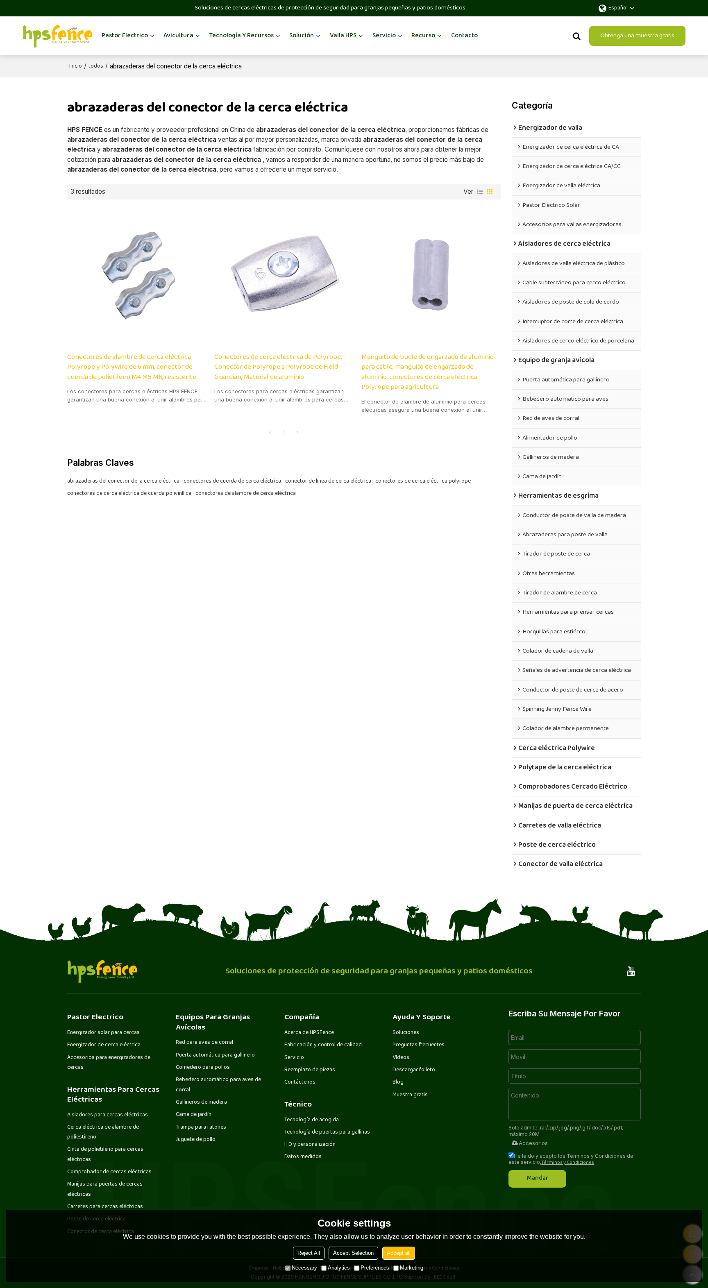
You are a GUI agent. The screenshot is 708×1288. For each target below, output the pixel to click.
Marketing (411, 1268)
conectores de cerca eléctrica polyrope (423, 481)
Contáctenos (299, 1082)
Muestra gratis (410, 1095)
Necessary (304, 1268)
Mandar (537, 1178)
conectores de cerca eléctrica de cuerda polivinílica (129, 494)
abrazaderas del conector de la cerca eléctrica (123, 481)
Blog (398, 1082)
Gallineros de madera (201, 1102)
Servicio (384, 35)
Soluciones (406, 1033)
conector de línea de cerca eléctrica (328, 481)
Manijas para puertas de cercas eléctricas (105, 1189)
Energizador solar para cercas (103, 1033)
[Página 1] (270, 433)
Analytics (339, 1268)
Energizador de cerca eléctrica (104, 1045)
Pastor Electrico (125, 35)
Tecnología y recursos (241, 35)
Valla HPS (343, 35)
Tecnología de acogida (311, 1120)
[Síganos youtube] (631, 972)
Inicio (75, 66)
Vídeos (401, 1058)
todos (95, 66)
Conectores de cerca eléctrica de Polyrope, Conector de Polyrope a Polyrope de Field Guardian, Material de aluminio (278, 367)
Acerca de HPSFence (309, 1033)
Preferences (375, 1268)
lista (480, 192)
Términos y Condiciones (567, 1163)
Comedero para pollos (203, 1068)
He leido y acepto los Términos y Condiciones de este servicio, (570, 1159)
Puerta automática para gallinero (215, 1055)
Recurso (423, 35)
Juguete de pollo (196, 1140)
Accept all (399, 1253)
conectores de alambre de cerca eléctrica (245, 494)
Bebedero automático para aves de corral (218, 1085)
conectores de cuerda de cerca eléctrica (232, 481)
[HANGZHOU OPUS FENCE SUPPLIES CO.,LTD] (57, 36)
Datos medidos (303, 1157)
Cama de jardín (193, 1115)
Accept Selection (353, 1253)
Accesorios (533, 1143)
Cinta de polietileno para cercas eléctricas (105, 1154)
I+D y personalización (310, 1145)
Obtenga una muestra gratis (637, 35)
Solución (301, 35)
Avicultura (178, 35)
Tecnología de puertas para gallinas (327, 1132)
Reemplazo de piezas (309, 1070)
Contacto (464, 35)
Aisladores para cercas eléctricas (107, 1115)
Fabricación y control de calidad (323, 1045)
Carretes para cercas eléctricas (105, 1207)
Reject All (308, 1253)
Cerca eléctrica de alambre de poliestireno (103, 1132)
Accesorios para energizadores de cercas (108, 1063)
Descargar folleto (414, 1070)
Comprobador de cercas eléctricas (109, 1172)
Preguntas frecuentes (419, 1045)
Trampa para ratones (201, 1127)
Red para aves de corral (204, 1043)
